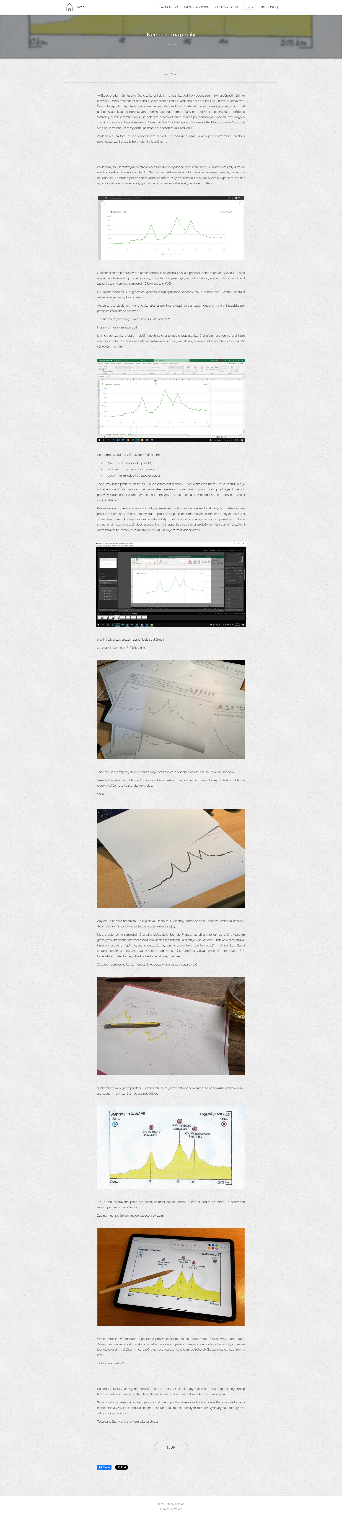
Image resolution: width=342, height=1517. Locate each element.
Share (106, 1467)
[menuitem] (169, 7)
